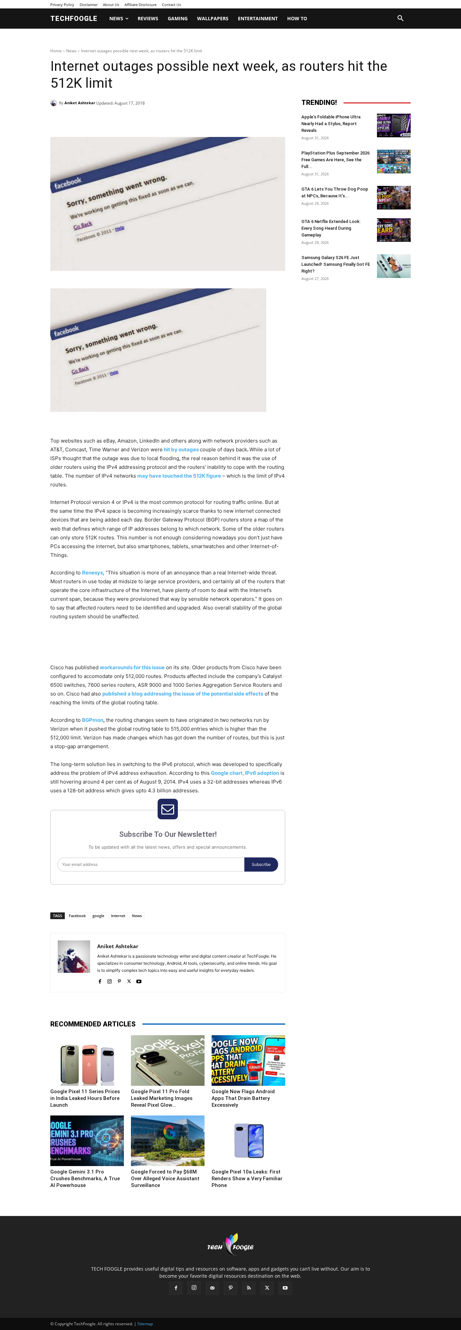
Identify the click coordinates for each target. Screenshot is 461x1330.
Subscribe (261, 864)
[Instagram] (109, 980)
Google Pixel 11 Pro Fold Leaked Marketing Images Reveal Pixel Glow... (161, 1098)
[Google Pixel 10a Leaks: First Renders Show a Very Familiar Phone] (248, 1140)
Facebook (77, 915)
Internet (118, 915)
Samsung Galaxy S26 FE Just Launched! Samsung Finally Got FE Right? (335, 264)
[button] (400, 18)
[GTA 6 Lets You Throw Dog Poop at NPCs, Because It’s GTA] (394, 197)
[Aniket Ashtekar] (54, 103)
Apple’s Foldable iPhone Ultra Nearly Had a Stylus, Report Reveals (330, 123)
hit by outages (181, 449)
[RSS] (248, 1288)
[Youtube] (138, 980)
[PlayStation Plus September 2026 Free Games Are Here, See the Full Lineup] (394, 161)
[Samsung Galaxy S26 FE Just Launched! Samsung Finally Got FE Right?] (394, 266)
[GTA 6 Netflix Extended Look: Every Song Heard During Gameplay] (394, 230)
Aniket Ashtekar (79, 102)
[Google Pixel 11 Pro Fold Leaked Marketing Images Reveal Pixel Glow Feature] (168, 1060)
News (71, 51)
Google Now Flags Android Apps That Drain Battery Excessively (243, 1098)
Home (56, 51)
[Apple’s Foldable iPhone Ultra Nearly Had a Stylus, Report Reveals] (394, 125)
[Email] (159, 120)
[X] (112, 120)
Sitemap (145, 1324)
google (98, 915)
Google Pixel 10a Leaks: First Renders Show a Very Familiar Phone (247, 1178)
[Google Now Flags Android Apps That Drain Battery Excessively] (248, 1060)
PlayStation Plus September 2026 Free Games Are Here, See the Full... (335, 159)
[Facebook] (97, 120)
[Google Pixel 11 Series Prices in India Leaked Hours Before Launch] (87, 1060)
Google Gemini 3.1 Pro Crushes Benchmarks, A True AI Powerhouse (85, 1178)
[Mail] (212, 1288)
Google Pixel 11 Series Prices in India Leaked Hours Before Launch (85, 1098)
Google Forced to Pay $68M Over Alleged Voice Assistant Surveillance (165, 1178)
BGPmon (92, 720)
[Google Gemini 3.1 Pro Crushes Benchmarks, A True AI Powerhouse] (87, 1140)
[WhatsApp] (143, 120)
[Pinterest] (128, 120)
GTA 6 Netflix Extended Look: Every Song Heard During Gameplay (330, 228)
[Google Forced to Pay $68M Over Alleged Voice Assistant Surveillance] (168, 1140)
